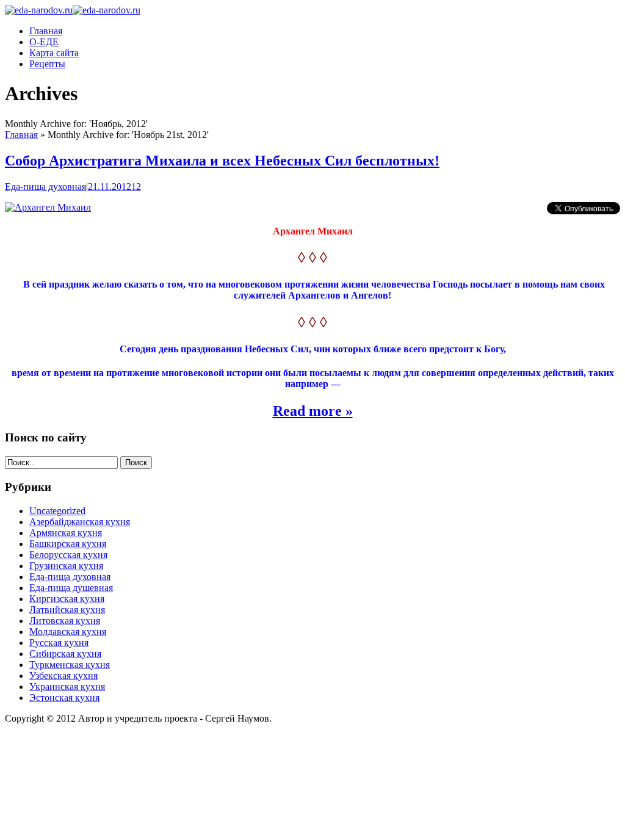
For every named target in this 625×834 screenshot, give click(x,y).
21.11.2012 (109, 186)
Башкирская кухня (67, 543)
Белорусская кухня (68, 554)
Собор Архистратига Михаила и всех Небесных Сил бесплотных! (222, 161)
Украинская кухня (67, 686)
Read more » (313, 411)
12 (136, 186)
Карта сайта (54, 53)
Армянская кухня (65, 533)
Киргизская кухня (66, 598)
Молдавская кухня (67, 631)
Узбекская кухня (63, 675)
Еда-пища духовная (45, 186)
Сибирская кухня (65, 653)
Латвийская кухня (67, 609)
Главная (45, 31)
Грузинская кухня (66, 565)
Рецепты (47, 64)
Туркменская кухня (69, 664)
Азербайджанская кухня (79, 522)
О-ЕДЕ (44, 42)
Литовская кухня (64, 620)
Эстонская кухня (64, 697)
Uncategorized (57, 511)
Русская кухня (59, 642)
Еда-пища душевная (71, 587)
